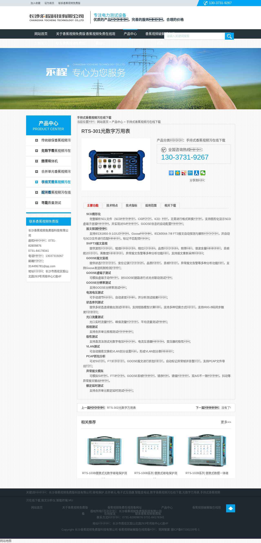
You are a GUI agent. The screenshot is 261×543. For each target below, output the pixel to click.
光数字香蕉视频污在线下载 (56, 152)
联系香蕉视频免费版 (69, 3)
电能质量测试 (51, 203)
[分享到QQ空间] (177, 172)
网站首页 (41, 34)
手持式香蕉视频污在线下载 (56, 183)
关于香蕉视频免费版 (70, 34)
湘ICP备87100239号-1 (185, 529)
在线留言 (41, 43)
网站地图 (5, 540)
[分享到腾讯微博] (190, 172)
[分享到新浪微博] (184, 172)
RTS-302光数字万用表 (121, 407)
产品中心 (130, 34)
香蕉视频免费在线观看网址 (100, 35)
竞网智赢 (164, 529)
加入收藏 (35, 3)
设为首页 (49, 3)
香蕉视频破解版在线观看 (160, 35)
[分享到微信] (203, 172)
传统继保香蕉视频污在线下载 (56, 142)
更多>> (226, 422)
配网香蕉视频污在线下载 (56, 194)
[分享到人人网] (196, 172)
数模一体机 (49, 161)
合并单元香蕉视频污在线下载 (56, 173)
